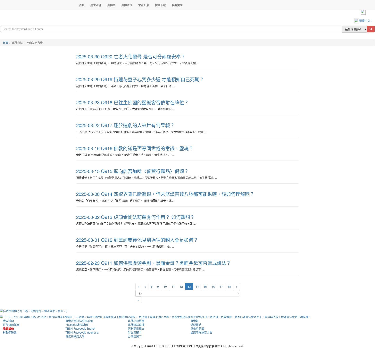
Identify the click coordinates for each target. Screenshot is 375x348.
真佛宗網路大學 (75, 336)
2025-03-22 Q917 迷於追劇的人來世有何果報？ (125, 125)
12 (181, 286)
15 (205, 286)
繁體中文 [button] (364, 20)
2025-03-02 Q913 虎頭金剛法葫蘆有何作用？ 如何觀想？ (135, 216)
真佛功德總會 (136, 321)
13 (189, 286)
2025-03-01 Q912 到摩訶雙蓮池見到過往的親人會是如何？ (137, 239)
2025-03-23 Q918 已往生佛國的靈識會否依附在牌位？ (132, 102)
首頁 (5, 43)
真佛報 (194, 321)
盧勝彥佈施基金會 (201, 332)
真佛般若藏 (197, 328)
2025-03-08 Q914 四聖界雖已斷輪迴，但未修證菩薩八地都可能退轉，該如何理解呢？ (165, 193)
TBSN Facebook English (80, 328)
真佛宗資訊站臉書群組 (79, 321)
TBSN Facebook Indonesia (82, 332)
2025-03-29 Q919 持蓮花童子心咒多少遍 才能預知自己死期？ (140, 79)
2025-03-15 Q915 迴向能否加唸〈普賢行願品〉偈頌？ (132, 171)
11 (173, 286)
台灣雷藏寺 (135, 336)
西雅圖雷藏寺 (136, 328)
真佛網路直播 (136, 325)
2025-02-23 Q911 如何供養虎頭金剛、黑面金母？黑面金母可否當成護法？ (153, 262)
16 (213, 286)
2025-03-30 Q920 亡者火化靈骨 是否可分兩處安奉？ (130, 56)
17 (221, 286)
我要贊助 (8, 321)
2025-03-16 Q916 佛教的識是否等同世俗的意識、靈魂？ (134, 148)
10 (165, 286)
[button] (96, 5)
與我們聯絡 (10, 332)
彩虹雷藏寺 (135, 332)
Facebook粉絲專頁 (77, 325)
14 (197, 286)
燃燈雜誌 (195, 325)
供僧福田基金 (11, 325)
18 (229, 286)
